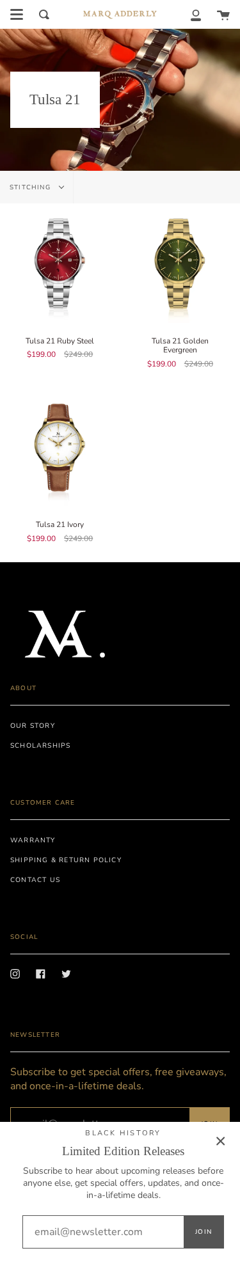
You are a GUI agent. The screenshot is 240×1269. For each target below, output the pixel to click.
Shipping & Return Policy (66, 860)
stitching (31, 187)
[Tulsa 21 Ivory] (60, 448)
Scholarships (40, 745)
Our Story (32, 725)
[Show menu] (17, 14)
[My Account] (196, 14)
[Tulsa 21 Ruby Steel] (60, 263)
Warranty (33, 840)
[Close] (220, 1141)
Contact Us (35, 880)
